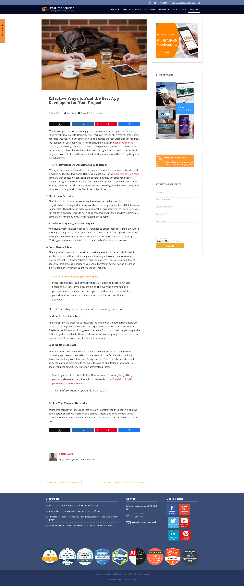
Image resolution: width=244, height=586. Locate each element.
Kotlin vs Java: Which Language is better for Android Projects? (75, 505)
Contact (131, 498)
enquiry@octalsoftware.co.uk (187, 3)
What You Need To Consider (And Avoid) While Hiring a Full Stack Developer (81, 525)
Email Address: (164, 199)
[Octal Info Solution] (59, 9)
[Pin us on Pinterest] (185, 535)
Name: (160, 192)
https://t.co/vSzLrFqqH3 (118, 379)
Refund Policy (130, 579)
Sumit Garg (71, 113)
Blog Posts (52, 498)
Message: (162, 221)
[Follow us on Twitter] (173, 522)
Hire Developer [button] (131, 9)
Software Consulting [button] (156, 9)
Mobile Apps (98, 113)
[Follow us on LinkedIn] (173, 535)
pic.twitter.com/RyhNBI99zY (68, 383)
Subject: (161, 214)
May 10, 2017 (100, 390)
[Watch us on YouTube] (184, 522)
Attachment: (162, 238)
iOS (90, 113)
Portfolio (178, 9)
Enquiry (194, 9)
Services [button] (113, 9)
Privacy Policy (114, 579)
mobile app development (125, 173)
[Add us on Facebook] (171, 509)
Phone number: (164, 206)
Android (84, 113)
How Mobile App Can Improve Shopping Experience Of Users (75, 511)
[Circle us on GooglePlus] (184, 509)
